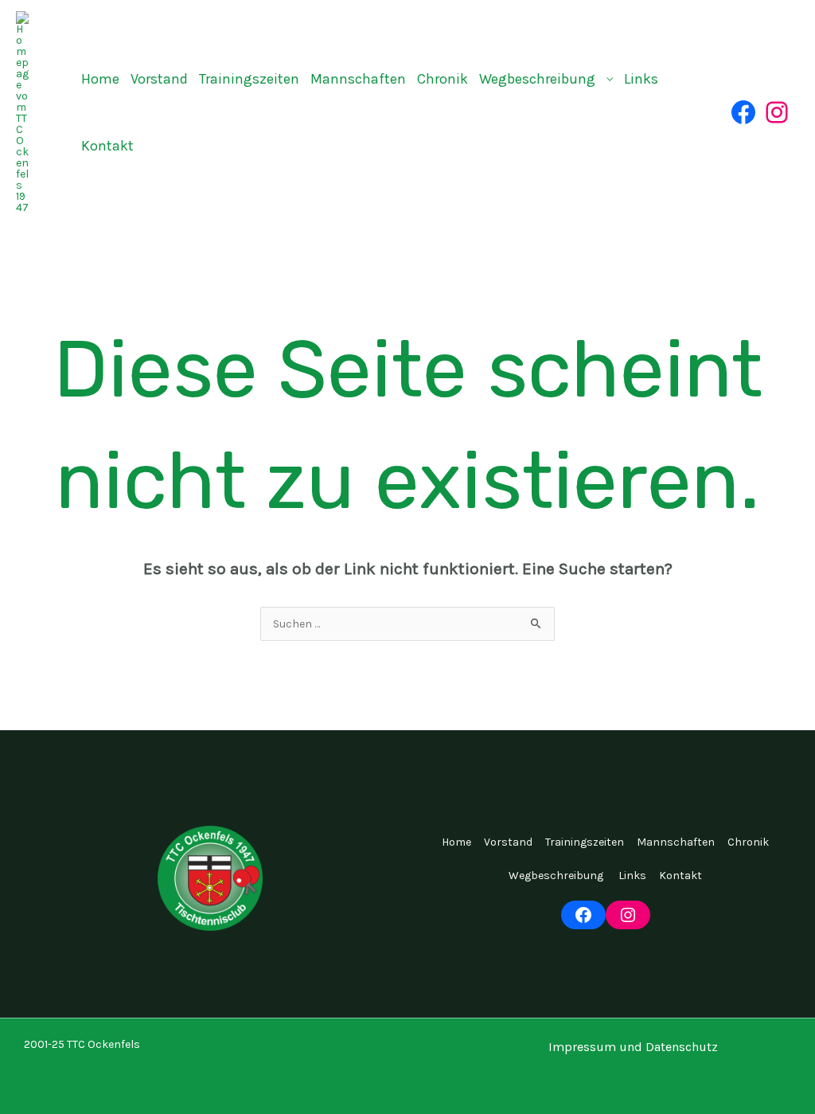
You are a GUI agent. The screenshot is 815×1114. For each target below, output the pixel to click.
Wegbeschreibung (539, 79)
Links (641, 79)
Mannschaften (358, 79)
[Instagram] (776, 112)
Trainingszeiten (249, 79)
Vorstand (159, 79)
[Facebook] (743, 112)
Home (100, 79)
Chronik (442, 79)
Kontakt (107, 145)
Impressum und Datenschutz (633, 1046)
